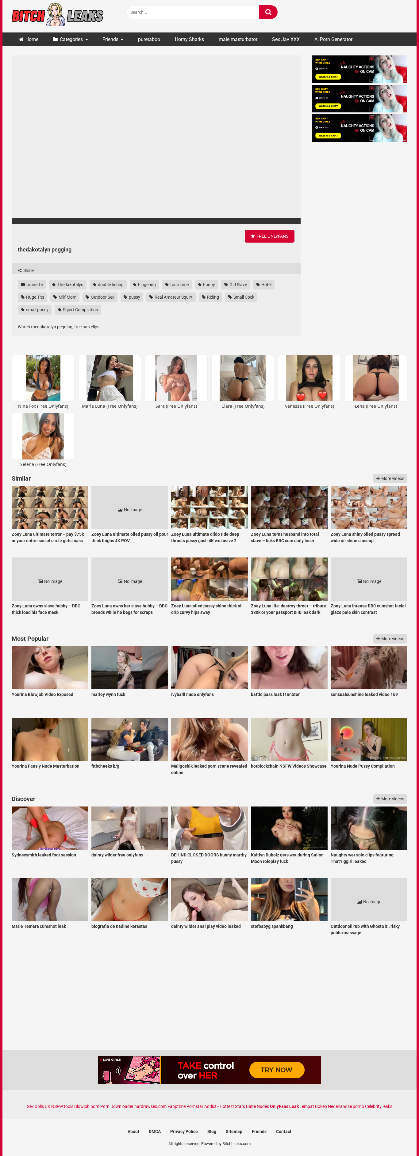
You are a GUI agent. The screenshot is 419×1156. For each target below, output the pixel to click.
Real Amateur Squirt (173, 297)
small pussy (36, 309)
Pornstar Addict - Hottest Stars (215, 1106)
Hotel (265, 284)
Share (28, 270)
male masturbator (238, 39)
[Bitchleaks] (58, 16)
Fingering (146, 284)
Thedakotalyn (69, 284)
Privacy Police (184, 1131)
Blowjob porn (86, 1106)
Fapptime (176, 1106)
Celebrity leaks (378, 1106)
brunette (34, 284)
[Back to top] (398, 1137)
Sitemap (234, 1131)
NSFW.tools (62, 1106)
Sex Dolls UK (38, 1106)
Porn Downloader (116, 1106)
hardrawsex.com (150, 1106)
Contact (283, 1131)
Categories (71, 39)
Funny (208, 284)
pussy (134, 297)
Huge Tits (34, 297)
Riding (212, 297)
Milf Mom (67, 297)
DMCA (155, 1131)
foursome (179, 284)
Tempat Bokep (313, 1106)
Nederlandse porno (346, 1106)
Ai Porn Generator (333, 39)
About (133, 1131)
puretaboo (149, 39)
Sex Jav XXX (286, 39)
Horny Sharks (189, 39)
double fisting (110, 284)
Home (31, 39)
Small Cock (243, 297)
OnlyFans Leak (284, 1106)
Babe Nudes (257, 1106)
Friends (110, 39)
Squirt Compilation (80, 309)
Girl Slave (238, 284)
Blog (211, 1131)
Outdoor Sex (102, 297)
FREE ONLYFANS (272, 236)
